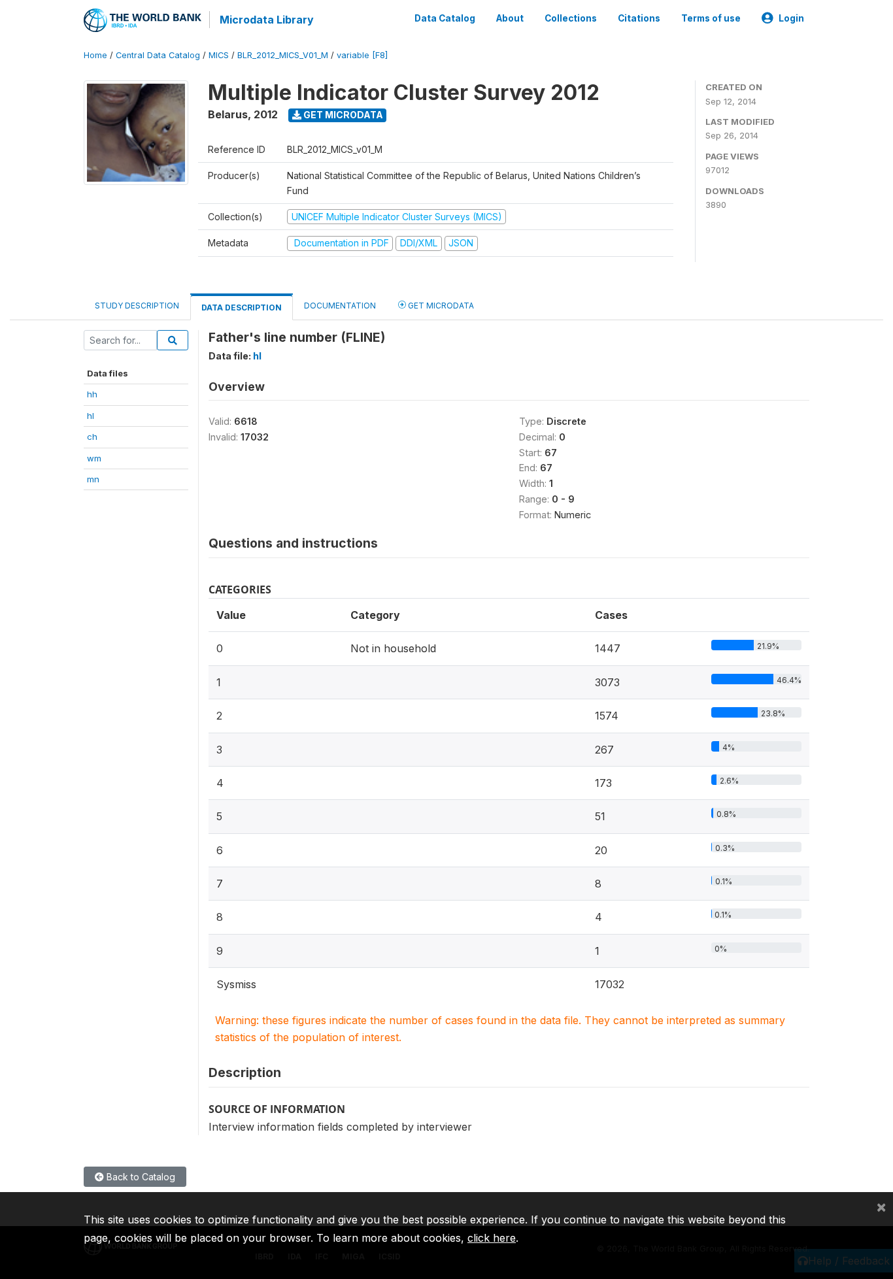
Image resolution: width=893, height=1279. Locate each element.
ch (92, 436)
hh (92, 394)
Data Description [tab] (241, 307)
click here (491, 1237)
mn (93, 479)
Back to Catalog (139, 1176)
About (510, 18)
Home (95, 55)
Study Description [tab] (137, 305)
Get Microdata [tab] (440, 305)
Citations (639, 18)
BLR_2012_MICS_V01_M (282, 55)
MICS (219, 55)
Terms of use (711, 18)
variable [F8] (362, 55)
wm (94, 458)
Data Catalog (444, 18)
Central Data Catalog (158, 55)
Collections (571, 18)
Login (791, 18)
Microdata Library (267, 19)
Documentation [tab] (340, 305)
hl (90, 415)
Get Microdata (342, 114)
